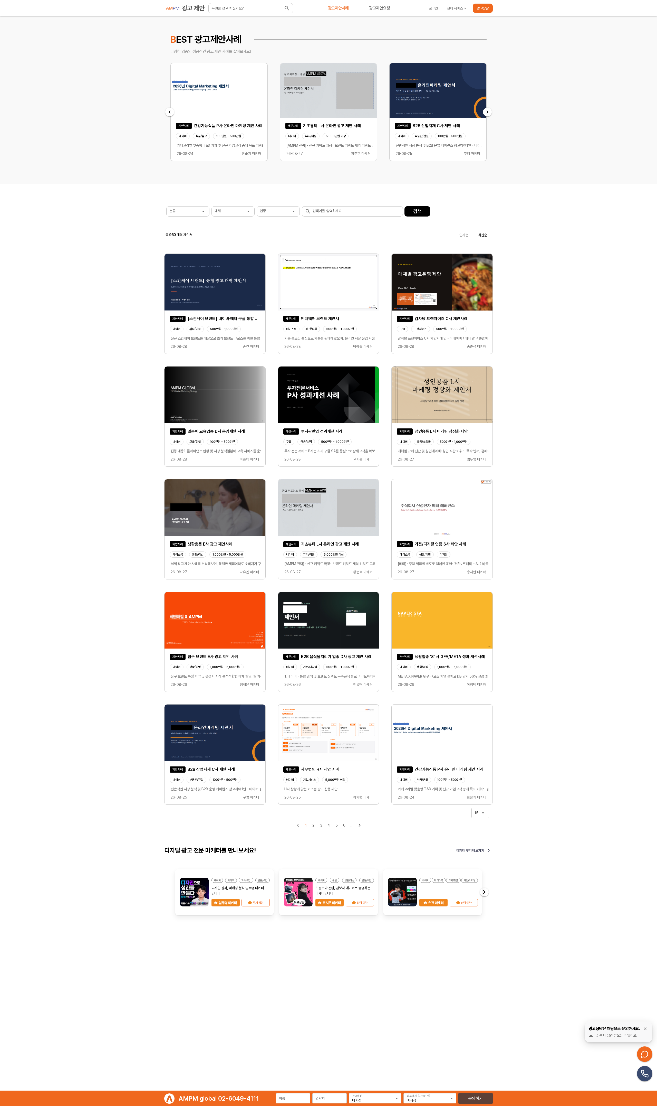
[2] (359, 825)
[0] (298, 825)
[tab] (338, 8)
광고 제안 (193, 8)
